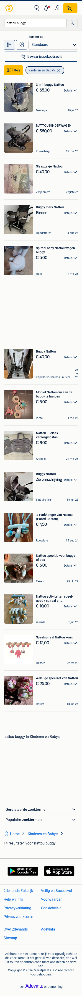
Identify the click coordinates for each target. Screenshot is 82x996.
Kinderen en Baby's (41, 70)
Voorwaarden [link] (51, 899)
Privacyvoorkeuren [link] (18, 917)
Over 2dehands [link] (16, 929)
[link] (10, 8)
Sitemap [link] (10, 938)
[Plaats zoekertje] (70, 8)
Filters (16, 70)
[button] (47, 8)
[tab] (9, 45)
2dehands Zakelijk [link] (18, 891)
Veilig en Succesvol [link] (56, 891)
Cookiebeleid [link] (51, 908)
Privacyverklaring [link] (17, 908)
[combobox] (36, 23)
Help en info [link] (13, 899)
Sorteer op (36, 37)
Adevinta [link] (48, 929)
